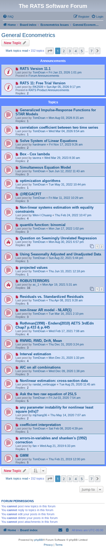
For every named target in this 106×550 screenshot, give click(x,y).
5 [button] (82, 50)
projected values (34, 267)
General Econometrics (28, 35)
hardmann (39, 144)
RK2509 (38, 86)
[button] (50, 51)
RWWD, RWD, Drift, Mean (41, 341)
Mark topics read (17, 50)
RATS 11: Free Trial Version (43, 83)
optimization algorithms (40, 181)
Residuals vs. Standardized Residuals (51, 297)
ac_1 (36, 284)
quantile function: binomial (43, 225)
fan (35, 445)
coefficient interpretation (40, 425)
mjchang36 (40, 415)
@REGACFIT (30, 194)
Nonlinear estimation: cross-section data (54, 381)
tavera (37, 157)
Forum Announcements (44, 75)
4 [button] (76, 50)
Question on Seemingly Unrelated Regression (58, 238)
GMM (24, 455)
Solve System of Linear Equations (48, 141)
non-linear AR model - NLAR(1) (45, 310)
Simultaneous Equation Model (45, 167)
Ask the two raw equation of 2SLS (48, 394)
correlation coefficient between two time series (59, 127)
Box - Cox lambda (35, 154)
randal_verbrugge (44, 384)
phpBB (38, 539)
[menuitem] (8, 16)
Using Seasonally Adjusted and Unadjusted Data (60, 254)
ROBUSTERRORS (34, 281)
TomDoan (39, 72)
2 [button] (64, 50)
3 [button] (70, 50)
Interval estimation (35, 354)
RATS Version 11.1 (35, 69)
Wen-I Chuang (42, 215)
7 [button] (91, 50)
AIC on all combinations (40, 367)
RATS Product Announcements (49, 90)
